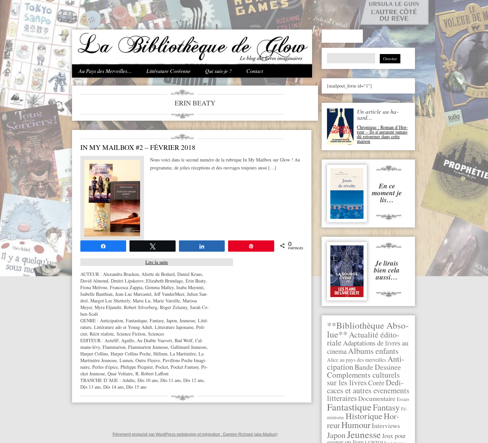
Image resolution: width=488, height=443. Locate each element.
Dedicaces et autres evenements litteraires (368, 390)
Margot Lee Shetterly (110, 300)
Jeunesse (364, 434)
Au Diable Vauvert (154, 340)
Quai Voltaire (120, 373)
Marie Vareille (166, 300)
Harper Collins (94, 353)
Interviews (386, 425)
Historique (364, 415)
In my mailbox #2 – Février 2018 (138, 147)
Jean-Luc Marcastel (133, 294)
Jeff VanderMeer (169, 294)
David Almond (94, 281)
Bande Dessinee (378, 367)
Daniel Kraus (189, 274)
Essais (403, 399)
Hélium (160, 353)
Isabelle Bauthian (96, 294)
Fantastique (349, 406)
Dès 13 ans (90, 387)
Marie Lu (141, 300)
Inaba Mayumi (189, 287)
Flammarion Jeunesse (148, 347)
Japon (336, 435)
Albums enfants (373, 350)
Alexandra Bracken (121, 274)
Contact (254, 70)
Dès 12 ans (193, 380)
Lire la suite (156, 262)
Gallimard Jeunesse (188, 347)
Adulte (128, 380)
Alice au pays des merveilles (356, 359)
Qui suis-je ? (218, 70)
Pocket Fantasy (185, 367)
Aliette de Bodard (158, 274)
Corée (376, 382)
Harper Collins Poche (131, 353)
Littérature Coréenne (168, 70)
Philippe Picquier (137, 367)
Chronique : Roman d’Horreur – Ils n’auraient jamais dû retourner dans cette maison (382, 134)
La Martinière (183, 353)
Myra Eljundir (108, 307)
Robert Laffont (155, 373)
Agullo (127, 340)
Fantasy (386, 407)
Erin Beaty (195, 281)
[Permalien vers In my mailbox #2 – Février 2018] (112, 234)
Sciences (156, 334)
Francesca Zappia (126, 287)
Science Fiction (131, 334)
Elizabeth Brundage (164, 281)
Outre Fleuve (147, 360)
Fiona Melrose (93, 287)
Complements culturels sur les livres (363, 378)
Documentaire (376, 398)
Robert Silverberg (140, 307)
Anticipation (111, 320)
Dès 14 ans (113, 387)
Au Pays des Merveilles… (105, 70)
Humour (355, 425)
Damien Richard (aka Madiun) (250, 434)
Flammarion (114, 347)
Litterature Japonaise (174, 327)
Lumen (126, 360)
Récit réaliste (102, 334)
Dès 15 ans (136, 387)
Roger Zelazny (173, 307)
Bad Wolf (184, 340)
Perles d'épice (105, 367)
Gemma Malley (159, 287)
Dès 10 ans (147, 380)
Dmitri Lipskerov (127, 281)
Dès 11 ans (170, 380)
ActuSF (112, 340)
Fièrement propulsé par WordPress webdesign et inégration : (168, 434)
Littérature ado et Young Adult (123, 327)
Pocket (161, 367)
